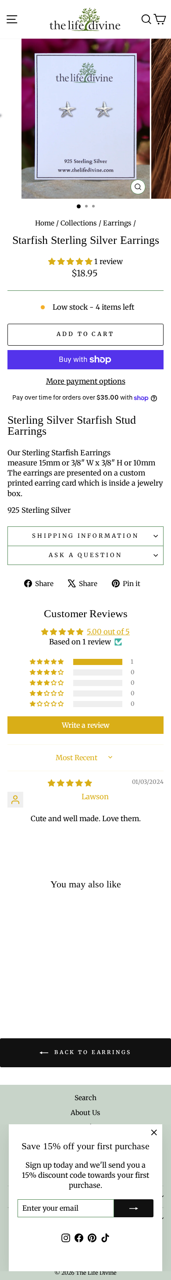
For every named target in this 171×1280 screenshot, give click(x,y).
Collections (79, 223)
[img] (70, 783)
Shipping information (85, 536)
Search (85, 1098)
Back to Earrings (92, 1052)
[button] (71, 261)
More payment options (85, 381)
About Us (85, 1112)
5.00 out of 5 (108, 631)
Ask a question (85, 555)
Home (44, 223)
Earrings (117, 223)
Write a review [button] (86, 725)
